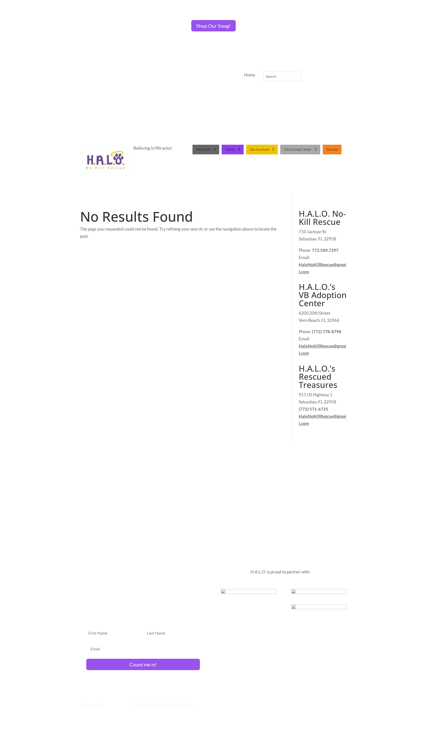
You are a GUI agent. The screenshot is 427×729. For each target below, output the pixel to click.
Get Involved (259, 149)
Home (177, 465)
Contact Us (219, 465)
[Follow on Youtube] (159, 75)
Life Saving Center (298, 149)
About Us (203, 149)
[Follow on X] (140, 75)
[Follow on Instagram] (149, 75)
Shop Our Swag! (213, 26)
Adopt (230, 149)
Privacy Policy (244, 465)
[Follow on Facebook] (130, 75)
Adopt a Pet (196, 465)
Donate (332, 149)
